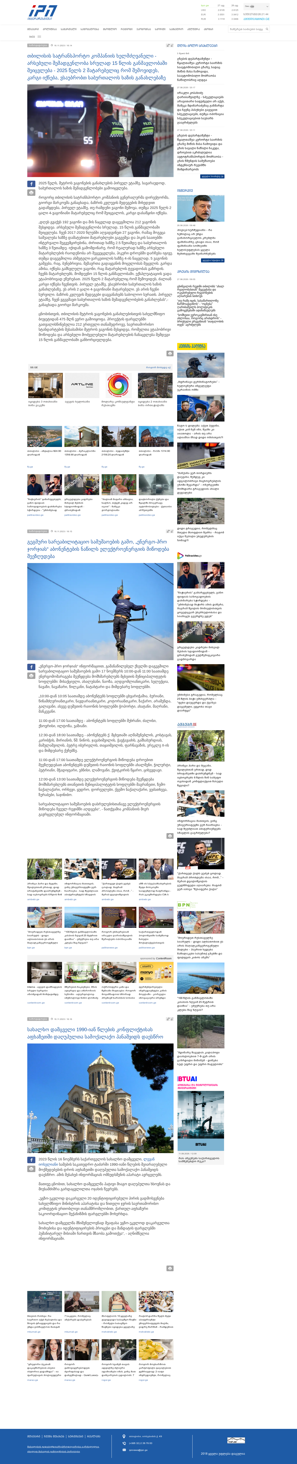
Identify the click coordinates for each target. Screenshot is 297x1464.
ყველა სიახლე (211, 176)
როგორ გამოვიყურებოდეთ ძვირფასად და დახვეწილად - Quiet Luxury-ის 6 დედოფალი (81, 1371)
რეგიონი (127, 29)
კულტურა (193, 29)
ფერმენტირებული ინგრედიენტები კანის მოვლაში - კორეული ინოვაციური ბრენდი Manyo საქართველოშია (154, 994)
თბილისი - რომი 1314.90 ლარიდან (154, 453)
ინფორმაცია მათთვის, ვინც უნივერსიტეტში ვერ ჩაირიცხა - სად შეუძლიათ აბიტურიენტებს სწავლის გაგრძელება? (81, 891)
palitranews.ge (110, 947)
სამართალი (69, 29)
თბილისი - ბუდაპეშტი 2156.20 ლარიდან (116, 453)
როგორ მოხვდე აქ (158, 367)
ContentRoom (164, 958)
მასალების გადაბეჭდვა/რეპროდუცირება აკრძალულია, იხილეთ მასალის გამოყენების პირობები (63, 1449)
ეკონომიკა (144, 29)
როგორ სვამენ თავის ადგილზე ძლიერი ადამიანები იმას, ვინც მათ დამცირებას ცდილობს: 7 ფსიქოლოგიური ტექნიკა (119, 1371)
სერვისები (75, 1436)
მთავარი (33, 29)
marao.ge (32, 1380)
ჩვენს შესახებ (54, 1436)
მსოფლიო (110, 29)
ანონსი (208, 29)
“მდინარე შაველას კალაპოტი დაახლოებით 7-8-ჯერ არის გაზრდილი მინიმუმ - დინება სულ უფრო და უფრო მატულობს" (200, 1058)
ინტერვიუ (185, 191)
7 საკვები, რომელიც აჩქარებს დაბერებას (78, 1318)
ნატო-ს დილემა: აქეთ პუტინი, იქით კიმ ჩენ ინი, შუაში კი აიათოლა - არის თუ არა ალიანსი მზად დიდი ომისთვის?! (200, 431)
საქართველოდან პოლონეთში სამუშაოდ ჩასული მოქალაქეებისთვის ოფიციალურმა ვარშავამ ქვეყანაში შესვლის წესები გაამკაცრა (155, 942)
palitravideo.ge (35, 515)
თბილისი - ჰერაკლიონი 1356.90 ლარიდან (80, 453)
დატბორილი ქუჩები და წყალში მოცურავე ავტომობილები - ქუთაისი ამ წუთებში (155, 505)
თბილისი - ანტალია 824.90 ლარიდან (44, 453)
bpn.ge (205, 5)
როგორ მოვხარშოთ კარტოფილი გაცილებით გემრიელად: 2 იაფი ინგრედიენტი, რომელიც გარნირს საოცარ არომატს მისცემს (155, 1373)
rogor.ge (106, 1380)
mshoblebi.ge (109, 1331)
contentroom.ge (36, 1002)
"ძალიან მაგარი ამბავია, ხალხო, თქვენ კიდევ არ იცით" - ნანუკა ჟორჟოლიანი (117, 505)
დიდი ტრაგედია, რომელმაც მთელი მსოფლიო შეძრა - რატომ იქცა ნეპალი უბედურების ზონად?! (200, 534)
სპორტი (160, 29)
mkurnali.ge (33, 1331)
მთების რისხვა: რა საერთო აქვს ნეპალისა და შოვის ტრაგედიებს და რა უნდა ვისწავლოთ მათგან (44, 1321)
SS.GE (34, 367)
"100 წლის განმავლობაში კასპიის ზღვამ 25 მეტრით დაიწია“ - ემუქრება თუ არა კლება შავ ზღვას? (81, 937)
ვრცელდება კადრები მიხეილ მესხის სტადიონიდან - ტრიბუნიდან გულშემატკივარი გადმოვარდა (78, 508)
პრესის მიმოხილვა (193, 272)
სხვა (32, 36)
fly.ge (30, 466)
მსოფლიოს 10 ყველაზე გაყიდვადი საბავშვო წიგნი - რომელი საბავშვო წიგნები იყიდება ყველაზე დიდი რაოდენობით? (119, 1323)
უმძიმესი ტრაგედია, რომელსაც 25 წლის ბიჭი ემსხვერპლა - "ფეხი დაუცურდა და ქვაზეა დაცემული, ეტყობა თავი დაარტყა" (199, 702)
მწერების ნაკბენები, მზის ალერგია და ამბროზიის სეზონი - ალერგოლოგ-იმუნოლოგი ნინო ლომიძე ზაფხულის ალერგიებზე (81, 994)
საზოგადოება (90, 29)
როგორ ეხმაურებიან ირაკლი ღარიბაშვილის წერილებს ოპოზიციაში (117, 935)
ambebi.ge (33, 899)
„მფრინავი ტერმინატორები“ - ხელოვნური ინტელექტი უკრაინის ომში (198, 385)
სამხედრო (176, 29)
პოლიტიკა (50, 29)
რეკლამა (93, 1436)
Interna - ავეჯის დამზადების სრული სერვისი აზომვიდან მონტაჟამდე (44, 991)
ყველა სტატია (211, 260)
